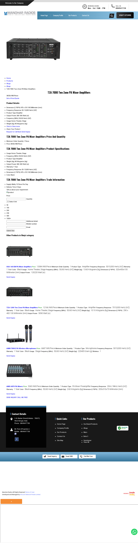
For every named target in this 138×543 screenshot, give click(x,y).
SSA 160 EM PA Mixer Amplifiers (19, 267)
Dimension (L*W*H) (13, 172)
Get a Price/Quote (12, 98)
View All (86, 442)
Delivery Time (11, 187)
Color (8, 175)
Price (8, 144)
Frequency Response (13, 170)
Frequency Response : (106, 267)
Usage (8, 153)
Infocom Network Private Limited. (30, 494)
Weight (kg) (10, 161)
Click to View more (13, 126)
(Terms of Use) (29, 492)
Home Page (44, 15)
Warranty (9, 167)
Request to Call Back (13, 132)
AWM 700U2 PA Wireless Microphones (21, 348)
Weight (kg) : (87, 270)
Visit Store (125, 15)
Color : (17, 270)
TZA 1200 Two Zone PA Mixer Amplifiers (22, 308)
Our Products (72, 15)
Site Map (60, 440)
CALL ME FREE (22, 397)
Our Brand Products (90, 424)
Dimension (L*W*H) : (103, 389)
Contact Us (85, 15)
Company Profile (58, 15)
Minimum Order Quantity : (61, 267)
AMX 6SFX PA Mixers (14, 386)
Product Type (11, 159)
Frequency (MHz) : (60, 270)
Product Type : (81, 267)
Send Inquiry (26, 132)
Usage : (34, 270)
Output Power (11, 164)
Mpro (85, 432)
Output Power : (32, 272)
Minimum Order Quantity (15, 141)
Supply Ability (11, 184)
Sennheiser (87, 440)
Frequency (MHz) (12, 156)
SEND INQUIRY (11, 397)
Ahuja (86, 428)
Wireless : (97, 351)
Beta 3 (86, 436)
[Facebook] (17, 439)
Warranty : (12, 310)
